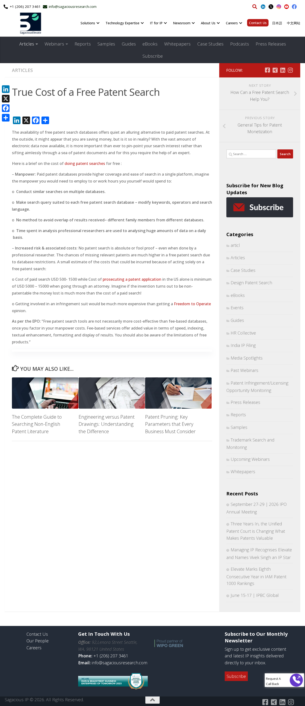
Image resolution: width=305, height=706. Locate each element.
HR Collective (243, 333)
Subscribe (152, 56)
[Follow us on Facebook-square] (267, 70)
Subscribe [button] (236, 676)
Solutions (88, 23)
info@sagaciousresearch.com (119, 662)
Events (237, 307)
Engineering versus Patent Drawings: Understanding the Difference (107, 424)
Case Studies (210, 44)
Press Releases (271, 44)
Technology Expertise (122, 23)
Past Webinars (244, 370)
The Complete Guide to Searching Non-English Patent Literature (37, 424)
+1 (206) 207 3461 (110, 656)
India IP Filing (243, 345)
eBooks (150, 44)
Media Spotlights (247, 358)
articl (235, 245)
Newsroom (181, 23)
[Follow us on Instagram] (290, 70)
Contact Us (258, 22)
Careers (232, 23)
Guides (129, 44)
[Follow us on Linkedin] (282, 70)
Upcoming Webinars (250, 459)
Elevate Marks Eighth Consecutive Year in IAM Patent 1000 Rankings (256, 576)
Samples (106, 44)
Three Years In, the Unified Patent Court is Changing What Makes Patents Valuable (255, 531)
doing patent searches (85, 163)
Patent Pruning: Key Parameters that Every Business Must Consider (170, 424)
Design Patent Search (251, 282)
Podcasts (239, 44)
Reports (83, 44)
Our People (37, 641)
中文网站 (293, 23)
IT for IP (156, 23)
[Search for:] (251, 153)
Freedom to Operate (192, 303)
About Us (208, 23)
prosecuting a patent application (132, 279)
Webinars (54, 44)
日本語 (277, 23)
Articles (26, 44)
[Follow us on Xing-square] (275, 70)
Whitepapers (177, 44)
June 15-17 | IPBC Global (255, 595)
